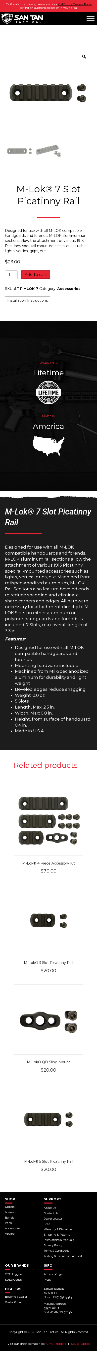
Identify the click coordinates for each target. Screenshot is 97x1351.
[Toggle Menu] (91, 19)
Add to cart (36, 274)
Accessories (68, 288)
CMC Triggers (56, 1343)
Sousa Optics (80, 1343)
